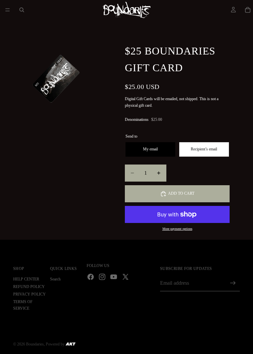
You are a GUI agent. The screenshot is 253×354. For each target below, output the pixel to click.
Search (55, 279)
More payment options (177, 229)
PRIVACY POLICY (29, 294)
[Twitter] (125, 277)
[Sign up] (233, 283)
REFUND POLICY (29, 286)
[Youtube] (114, 277)
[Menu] (7, 9)
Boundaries (35, 344)
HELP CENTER (26, 279)
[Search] (21, 10)
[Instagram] (102, 277)
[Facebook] (91, 277)
